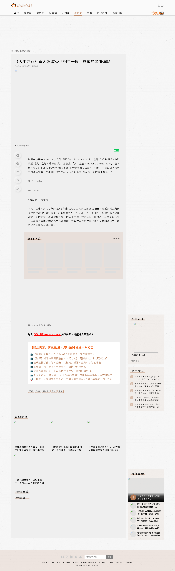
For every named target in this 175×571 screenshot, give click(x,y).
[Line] (18, 164)
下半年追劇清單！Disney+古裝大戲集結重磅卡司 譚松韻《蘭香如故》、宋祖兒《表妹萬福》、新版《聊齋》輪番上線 (105, 451)
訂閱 (109, 557)
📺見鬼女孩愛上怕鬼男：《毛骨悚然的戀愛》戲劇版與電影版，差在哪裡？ (71, 375)
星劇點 (78, 13)
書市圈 (40, 13)
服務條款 (76, 562)
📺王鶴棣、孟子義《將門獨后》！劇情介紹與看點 (58, 366)
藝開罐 (53, 13)
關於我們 (119, 562)
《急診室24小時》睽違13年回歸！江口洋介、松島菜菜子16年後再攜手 (68, 450)
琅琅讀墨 (117, 13)
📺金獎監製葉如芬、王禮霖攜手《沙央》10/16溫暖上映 (61, 371)
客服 (58, 562)
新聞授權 (66, 562)
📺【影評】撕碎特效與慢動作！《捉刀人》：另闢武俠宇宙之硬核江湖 (68, 358)
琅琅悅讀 (14, 51)
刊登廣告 (45, 562)
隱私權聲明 (92, 562)
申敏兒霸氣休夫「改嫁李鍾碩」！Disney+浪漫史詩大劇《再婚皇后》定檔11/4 (29, 483)
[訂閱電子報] (157, 13)
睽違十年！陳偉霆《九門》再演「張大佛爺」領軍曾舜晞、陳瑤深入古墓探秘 (148, 392)
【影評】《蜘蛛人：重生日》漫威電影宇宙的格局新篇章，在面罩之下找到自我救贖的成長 (148, 399)
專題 (89, 13)
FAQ (53, 562)
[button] (18, 172)
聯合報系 (102, 562)
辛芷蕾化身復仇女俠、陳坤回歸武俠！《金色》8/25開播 (148, 385)
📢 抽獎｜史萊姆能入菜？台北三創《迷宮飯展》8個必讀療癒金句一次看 (71, 379)
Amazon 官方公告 (38, 199)
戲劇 (28, 51)
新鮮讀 (15, 13)
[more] (116, 238)
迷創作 (66, 13)
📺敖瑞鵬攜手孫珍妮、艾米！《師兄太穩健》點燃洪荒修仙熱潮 (65, 362)
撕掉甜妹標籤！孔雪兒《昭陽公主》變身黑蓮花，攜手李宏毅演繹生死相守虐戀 (31, 450)
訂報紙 (110, 562)
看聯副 (28, 13)
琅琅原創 (102, 13)
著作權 (83, 562)
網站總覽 (129, 562)
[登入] (159, 5)
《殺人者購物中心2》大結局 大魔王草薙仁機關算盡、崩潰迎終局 (148, 405)
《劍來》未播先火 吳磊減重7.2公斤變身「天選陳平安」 (147, 378)
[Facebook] (18, 155)
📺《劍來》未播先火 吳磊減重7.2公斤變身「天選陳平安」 (62, 354)
